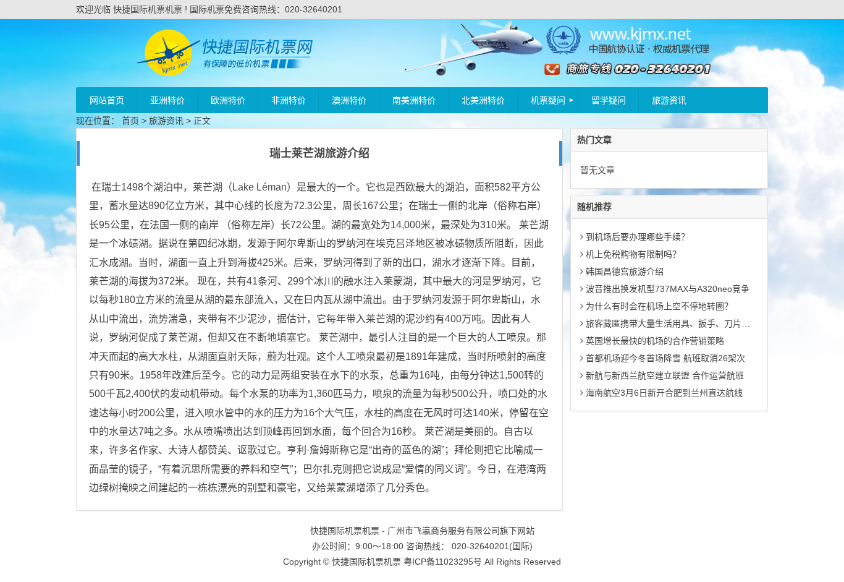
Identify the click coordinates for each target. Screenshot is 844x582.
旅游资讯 (669, 100)
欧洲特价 (228, 100)
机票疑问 (548, 100)
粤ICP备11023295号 (442, 562)
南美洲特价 (414, 100)
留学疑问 (608, 100)
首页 (130, 121)
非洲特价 (288, 100)
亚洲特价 (167, 100)
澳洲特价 (349, 100)
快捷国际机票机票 (366, 562)
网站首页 (107, 100)
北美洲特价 (483, 100)
